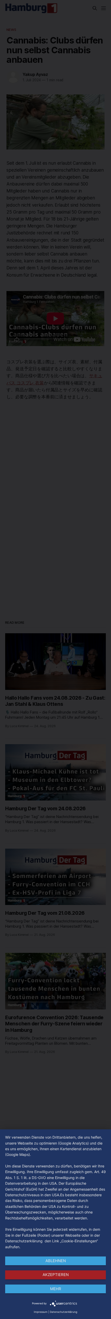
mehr (55, 1288)
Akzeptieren (56, 1274)
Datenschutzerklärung (63, 1311)
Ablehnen (55, 1260)
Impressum (40, 1311)
